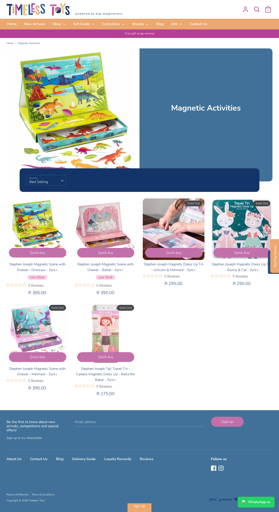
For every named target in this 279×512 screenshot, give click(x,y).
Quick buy (37, 252)
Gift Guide (82, 24)
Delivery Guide (84, 459)
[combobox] (46, 180)
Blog (160, 24)
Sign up (227, 421)
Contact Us (199, 24)
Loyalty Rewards (117, 459)
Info (174, 24)
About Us (14, 459)
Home (12, 24)
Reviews (146, 459)
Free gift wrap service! (139, 33)
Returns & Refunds (18, 494)
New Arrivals (34, 24)
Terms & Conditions (43, 494)
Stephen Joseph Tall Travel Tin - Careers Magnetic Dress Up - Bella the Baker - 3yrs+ (105, 374)
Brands (139, 24)
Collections (111, 24)
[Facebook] (214, 468)
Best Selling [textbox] (38, 181)
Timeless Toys (36, 500)
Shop (57, 24)
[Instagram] (221, 468)
